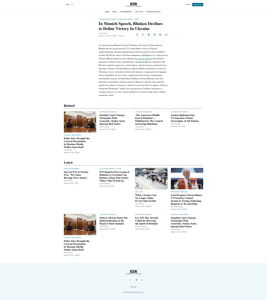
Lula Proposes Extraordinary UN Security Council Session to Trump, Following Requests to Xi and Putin (186, 199)
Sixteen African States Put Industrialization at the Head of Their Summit (113, 220)
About (114, 11)
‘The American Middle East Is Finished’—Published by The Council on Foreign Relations (149, 119)
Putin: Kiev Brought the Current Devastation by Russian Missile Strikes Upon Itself (77, 142)
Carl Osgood (176, 124)
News (137, 19)
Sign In (188, 4)
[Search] (72, 4)
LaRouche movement (72, 168)
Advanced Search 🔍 (154, 11)
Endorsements (126, 11)
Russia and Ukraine (125, 19)
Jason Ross (103, 33)
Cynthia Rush (104, 183)
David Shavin (104, 127)
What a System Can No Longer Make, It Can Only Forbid (145, 198)
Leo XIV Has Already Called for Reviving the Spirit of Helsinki (146, 220)
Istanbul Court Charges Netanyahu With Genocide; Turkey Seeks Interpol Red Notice (112, 119)
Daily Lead (139, 192)
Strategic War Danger (107, 19)
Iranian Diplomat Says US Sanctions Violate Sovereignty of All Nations (185, 118)
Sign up (133, 287)
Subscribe (198, 4)
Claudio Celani (141, 226)
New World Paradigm (179, 192)
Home (107, 11)
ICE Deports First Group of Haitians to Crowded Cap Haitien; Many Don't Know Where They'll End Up (114, 176)
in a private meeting (143, 58)
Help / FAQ (139, 11)
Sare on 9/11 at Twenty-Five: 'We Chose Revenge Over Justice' (76, 174)
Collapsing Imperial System (110, 168)
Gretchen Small (177, 207)
